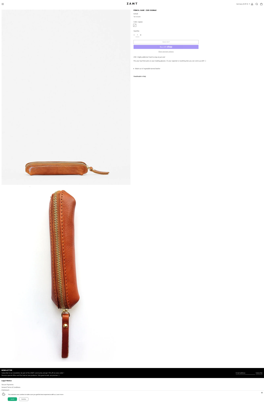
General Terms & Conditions (11, 387)
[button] (257, 4)
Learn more (59, 394)
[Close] (262, 393)
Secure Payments (8, 385)
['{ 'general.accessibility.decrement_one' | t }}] (134, 35)
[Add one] (140, 35)
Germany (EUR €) (242, 4)
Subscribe (259, 373)
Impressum (5, 390)
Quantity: (136, 31)
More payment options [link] (166, 52)
